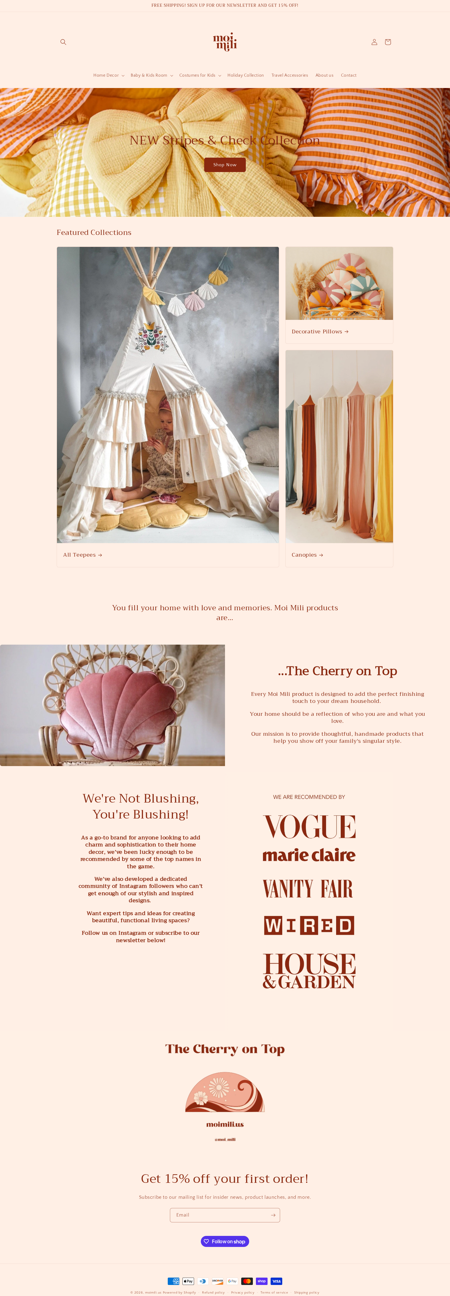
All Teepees (79, 554)
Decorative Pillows (317, 331)
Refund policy (213, 1292)
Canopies (304, 554)
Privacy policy (243, 1292)
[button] (63, 42)
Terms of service (274, 1292)
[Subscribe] (273, 1215)
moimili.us (153, 1292)
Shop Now (225, 164)
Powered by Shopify (179, 1292)
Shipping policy (307, 1292)
